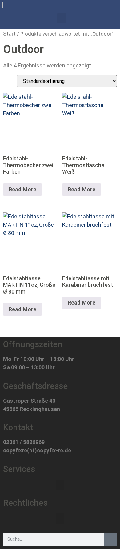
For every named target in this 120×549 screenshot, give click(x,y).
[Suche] (110, 539)
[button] (61, 18)
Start (9, 33)
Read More (22, 189)
